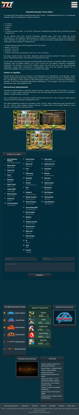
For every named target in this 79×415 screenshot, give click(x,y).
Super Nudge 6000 (30, 208)
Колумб (27, 251)
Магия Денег (9, 166)
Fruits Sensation (11, 204)
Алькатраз (46, 169)
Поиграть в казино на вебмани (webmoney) (50, 388)
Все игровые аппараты (11, 405)
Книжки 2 (29, 193)
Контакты (61, 405)
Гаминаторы (25, 405)
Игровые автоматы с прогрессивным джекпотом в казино (50, 374)
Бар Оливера (47, 193)
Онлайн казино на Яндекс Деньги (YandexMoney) (51, 397)
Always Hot (9, 171)
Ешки (8, 176)
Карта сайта (71, 405)
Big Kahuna (46, 188)
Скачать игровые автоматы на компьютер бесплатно (50, 365)
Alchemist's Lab (48, 165)
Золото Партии (43, 333)
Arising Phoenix (29, 202)
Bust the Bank (29, 213)
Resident (43, 312)
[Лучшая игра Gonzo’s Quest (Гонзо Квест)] (27, 362)
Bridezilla (27, 179)
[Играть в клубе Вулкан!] (64, 311)
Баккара (47, 174)
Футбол (29, 183)
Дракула (27, 218)
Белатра (43, 405)
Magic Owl (28, 232)
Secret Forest (28, 160)
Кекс (26, 188)
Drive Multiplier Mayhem (12, 160)
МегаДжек (52, 405)
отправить (39, 275)
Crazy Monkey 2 (47, 202)
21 (26, 241)
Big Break (8, 180)
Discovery (46, 179)
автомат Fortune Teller (26, 69)
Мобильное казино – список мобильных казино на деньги (50, 379)
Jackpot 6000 (10, 190)
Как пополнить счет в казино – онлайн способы (50, 384)
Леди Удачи (48, 160)
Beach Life (28, 165)
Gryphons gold (43, 326)
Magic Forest (10, 185)
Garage (43, 319)
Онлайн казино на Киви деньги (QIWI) (50, 392)
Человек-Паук (47, 198)
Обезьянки (28, 174)
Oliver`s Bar (43, 340)
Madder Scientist (30, 198)
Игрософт (35, 405)
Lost (26, 169)
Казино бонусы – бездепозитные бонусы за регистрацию (51, 369)
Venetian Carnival (30, 222)
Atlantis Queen (47, 183)
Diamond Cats (29, 227)
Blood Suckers (10, 194)
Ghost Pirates (28, 237)
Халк (26, 246)
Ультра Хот (9, 199)
